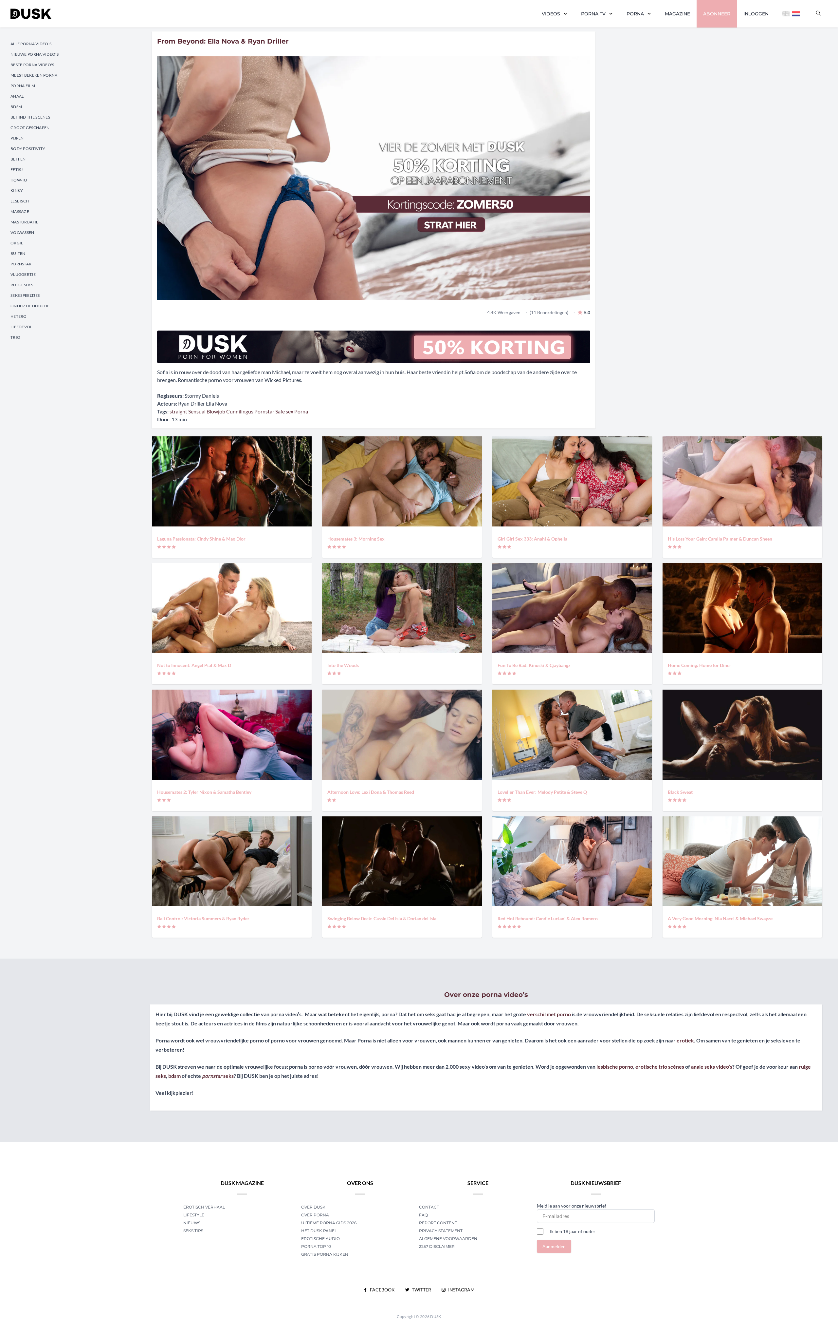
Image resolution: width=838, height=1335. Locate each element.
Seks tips (193, 1230)
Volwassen (22, 232)
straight (178, 411)
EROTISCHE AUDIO (320, 1238)
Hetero (18, 316)
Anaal (17, 96)
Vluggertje (23, 274)
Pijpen (17, 138)
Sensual (197, 411)
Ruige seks (21, 284)
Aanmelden (554, 1246)
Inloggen (756, 14)
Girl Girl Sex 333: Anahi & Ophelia (532, 539)
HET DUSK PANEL (319, 1230)
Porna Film (22, 85)
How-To (18, 180)
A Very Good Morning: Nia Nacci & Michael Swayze (720, 918)
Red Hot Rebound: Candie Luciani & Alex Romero (548, 918)
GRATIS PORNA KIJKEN (324, 1254)
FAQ (423, 1214)
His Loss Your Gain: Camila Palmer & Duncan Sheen (720, 539)
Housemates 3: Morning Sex (356, 539)
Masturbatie (24, 221)
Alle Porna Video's (30, 43)
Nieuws (191, 1222)
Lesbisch (19, 201)
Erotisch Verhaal (204, 1207)
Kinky (16, 190)
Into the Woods (343, 665)
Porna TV (593, 14)
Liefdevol (21, 326)
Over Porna (315, 1214)
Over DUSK (313, 1207)
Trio (15, 337)
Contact (429, 1207)
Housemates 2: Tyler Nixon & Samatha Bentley (204, 792)
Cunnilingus (239, 411)
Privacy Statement (441, 1230)
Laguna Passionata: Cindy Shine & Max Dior (201, 539)
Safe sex (284, 411)
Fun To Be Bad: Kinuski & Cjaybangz (534, 665)
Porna (635, 14)
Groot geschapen (30, 127)
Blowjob (216, 411)
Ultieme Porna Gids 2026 (328, 1222)
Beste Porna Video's (32, 64)
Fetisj (16, 169)
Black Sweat (680, 792)
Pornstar (20, 263)
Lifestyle (193, 1214)
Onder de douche (30, 305)
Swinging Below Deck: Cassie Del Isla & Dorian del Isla (381, 918)
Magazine (677, 14)
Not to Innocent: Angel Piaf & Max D (194, 665)
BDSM (16, 106)
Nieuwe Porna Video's (34, 54)
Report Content (438, 1222)
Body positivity (28, 148)
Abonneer (716, 14)
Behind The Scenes (30, 117)
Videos (551, 14)
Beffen (18, 159)
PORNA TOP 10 (316, 1246)
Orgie (17, 242)
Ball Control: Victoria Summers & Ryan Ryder (203, 918)
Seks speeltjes (25, 295)
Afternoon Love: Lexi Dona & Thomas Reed (370, 792)
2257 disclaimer (437, 1246)
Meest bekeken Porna (34, 75)
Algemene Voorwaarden (448, 1238)
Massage (19, 211)
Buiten (18, 253)
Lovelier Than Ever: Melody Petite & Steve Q (542, 792)
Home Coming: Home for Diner (699, 665)
